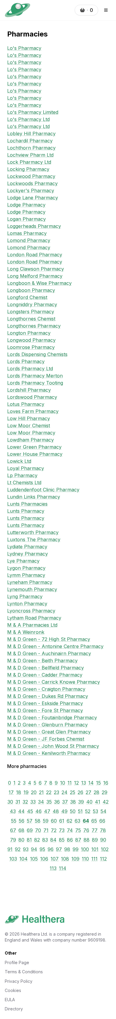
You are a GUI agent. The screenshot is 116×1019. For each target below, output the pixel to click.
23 (56, 792)
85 (62, 840)
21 (41, 792)
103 (13, 859)
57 (29, 821)
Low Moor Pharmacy (31, 433)
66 (102, 821)
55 (13, 821)
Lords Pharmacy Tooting (35, 383)
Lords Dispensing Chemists (37, 354)
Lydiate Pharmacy (27, 547)
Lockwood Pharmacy (31, 176)
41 (97, 802)
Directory (14, 1008)
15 (98, 783)
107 (55, 859)
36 (57, 802)
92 (18, 849)
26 (80, 792)
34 (41, 802)
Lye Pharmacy (23, 561)
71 (45, 830)
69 (30, 830)
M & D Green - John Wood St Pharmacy (53, 746)
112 (103, 859)
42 (106, 802)
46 (38, 811)
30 (10, 802)
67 (13, 830)
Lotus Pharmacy (25, 404)
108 (65, 859)
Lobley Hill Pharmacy (31, 133)
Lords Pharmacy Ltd (30, 369)
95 (42, 849)
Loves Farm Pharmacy (33, 411)
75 (78, 830)
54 (103, 811)
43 (13, 811)
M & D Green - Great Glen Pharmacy (49, 732)
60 (54, 821)
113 (53, 868)
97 (59, 849)
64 (86, 821)
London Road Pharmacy (34, 255)
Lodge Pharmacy (26, 205)
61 (61, 821)
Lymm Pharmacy (26, 575)
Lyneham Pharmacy (29, 582)
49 (64, 811)
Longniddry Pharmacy (32, 304)
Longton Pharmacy (29, 333)
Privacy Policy (18, 981)
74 (70, 830)
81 (29, 840)
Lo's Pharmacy (24, 48)
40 (89, 802)
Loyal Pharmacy (25, 468)
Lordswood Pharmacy (32, 397)
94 (34, 849)
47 (47, 811)
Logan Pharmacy (26, 219)
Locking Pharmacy (28, 169)
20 (34, 792)
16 (105, 783)
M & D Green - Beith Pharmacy (42, 661)
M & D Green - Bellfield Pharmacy (45, 668)
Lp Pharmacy (22, 475)
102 (105, 849)
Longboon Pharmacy (31, 290)
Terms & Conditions (24, 971)
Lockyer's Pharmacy (30, 190)
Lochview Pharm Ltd (30, 155)
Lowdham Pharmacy (30, 440)
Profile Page (17, 962)
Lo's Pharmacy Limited (32, 112)
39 (81, 802)
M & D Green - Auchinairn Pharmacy (49, 653)
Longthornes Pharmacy (34, 326)
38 (73, 802)
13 (83, 783)
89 (95, 840)
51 (80, 811)
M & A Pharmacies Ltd (32, 625)
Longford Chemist (27, 297)
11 (70, 783)
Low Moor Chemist (28, 425)
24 (65, 792)
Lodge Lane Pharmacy (32, 198)
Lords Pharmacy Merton (35, 376)
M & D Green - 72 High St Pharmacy (48, 639)
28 (96, 792)
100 (85, 849)
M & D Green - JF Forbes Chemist (45, 739)
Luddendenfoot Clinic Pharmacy (43, 490)
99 (76, 849)
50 (73, 811)
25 (72, 792)
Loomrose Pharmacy (31, 347)
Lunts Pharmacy (25, 511)
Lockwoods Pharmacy (32, 183)
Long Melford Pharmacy (34, 276)
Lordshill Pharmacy (29, 390)
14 (91, 783)
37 (65, 802)
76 (86, 830)
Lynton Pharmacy (27, 604)
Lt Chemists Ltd (24, 482)
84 (53, 840)
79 (13, 840)
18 (18, 792)
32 (25, 802)
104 (23, 859)
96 (51, 849)
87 (78, 840)
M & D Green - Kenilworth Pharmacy (48, 753)
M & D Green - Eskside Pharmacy (45, 703)
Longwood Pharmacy (31, 340)
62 (69, 821)
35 (49, 802)
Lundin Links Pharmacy (33, 497)
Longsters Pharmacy (30, 312)
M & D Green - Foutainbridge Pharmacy (52, 717)
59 (45, 821)
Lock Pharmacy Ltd (29, 162)
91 (9, 849)
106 (44, 859)
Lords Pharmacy (26, 361)
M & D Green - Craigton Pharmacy (46, 689)
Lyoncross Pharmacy (31, 611)
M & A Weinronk (25, 632)
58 (37, 821)
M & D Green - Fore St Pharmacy (45, 710)
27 (88, 792)
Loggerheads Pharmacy (34, 226)
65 (94, 821)
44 (21, 811)
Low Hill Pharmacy (28, 418)
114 (62, 868)
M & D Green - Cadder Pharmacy (44, 675)
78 (103, 830)
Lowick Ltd (19, 461)
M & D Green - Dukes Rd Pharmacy (47, 696)
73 (62, 830)
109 (75, 859)
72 (54, 830)
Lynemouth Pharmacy (32, 589)
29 (104, 792)
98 (67, 849)
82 (37, 840)
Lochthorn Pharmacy (31, 148)
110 (85, 859)
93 (26, 849)
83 (45, 840)
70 (38, 830)
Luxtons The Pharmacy (33, 539)
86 (70, 840)
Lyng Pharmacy (25, 596)
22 (48, 792)
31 (17, 802)
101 (94, 849)
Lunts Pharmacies (27, 504)
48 (56, 811)
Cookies (13, 990)
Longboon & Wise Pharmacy (39, 283)
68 (21, 830)
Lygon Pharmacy (26, 568)
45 (30, 811)
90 (103, 840)
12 (76, 783)
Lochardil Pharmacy (30, 141)
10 (62, 783)
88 (87, 840)
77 (95, 830)
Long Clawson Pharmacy (35, 269)
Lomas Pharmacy (27, 233)
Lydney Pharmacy (27, 554)
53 (95, 811)
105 (34, 859)
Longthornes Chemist (31, 319)
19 (26, 792)
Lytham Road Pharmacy (34, 618)
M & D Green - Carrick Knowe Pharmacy (53, 682)
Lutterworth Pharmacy (33, 532)
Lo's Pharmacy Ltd (28, 119)
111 (94, 859)
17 (11, 792)
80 (21, 840)
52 (87, 811)
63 (77, 821)
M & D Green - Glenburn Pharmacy (47, 725)
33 (33, 802)
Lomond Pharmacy (28, 240)
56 (21, 821)
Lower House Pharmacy (34, 454)
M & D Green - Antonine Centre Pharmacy (55, 646)
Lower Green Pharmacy (34, 447)
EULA (10, 999)
